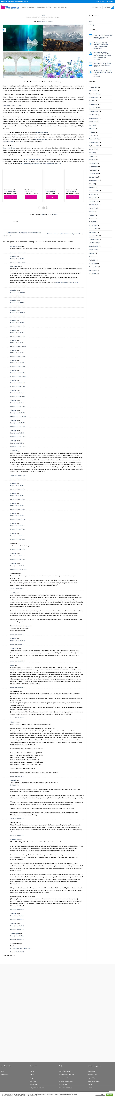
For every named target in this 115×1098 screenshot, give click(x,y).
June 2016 (92, 253)
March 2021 (93, 163)
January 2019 (93, 198)
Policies (90, 1084)
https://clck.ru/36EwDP (17, 526)
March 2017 (93, 225)
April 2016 (92, 260)
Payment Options (93, 1078)
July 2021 (92, 153)
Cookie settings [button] (100, 1095)
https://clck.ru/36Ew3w (17, 292)
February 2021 (93, 166)
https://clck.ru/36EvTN (17, 640)
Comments (97, 59)
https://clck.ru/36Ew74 (17, 413)
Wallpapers (92, 25)
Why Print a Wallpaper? (37, 1088)
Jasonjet (13, 780)
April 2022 (92, 135)
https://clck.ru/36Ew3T (17, 485)
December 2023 (94, 94)
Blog (43, 15)
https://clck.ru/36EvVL (17, 362)
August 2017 (93, 208)
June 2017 (92, 215)
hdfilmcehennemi (15, 246)
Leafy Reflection (71, 191)
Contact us (61, 7)
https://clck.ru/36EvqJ (17, 332)
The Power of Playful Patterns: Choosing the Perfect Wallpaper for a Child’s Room (101, 45)
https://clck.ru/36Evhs (17, 443)
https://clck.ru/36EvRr (17, 936)
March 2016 (93, 263)
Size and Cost (63, 1084)
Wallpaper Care (92, 1074)
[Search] (66, 7)
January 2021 (93, 170)
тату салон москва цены (18, 475)
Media (32, 1074)
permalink (54, 214)
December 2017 (94, 201)
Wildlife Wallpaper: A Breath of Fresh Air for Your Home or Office (103, 72)
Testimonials (34, 1084)
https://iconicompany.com (24, 626)
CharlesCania (14, 266)
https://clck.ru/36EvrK (17, 258)
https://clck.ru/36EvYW (17, 312)
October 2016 (93, 242)
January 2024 (93, 90)
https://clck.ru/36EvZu (17, 536)
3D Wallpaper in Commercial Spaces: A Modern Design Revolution (102, 64)
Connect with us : (100, 1)
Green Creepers (50, 191)
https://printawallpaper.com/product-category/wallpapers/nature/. (40, 163)
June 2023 (92, 101)
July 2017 (92, 211)
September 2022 (94, 118)
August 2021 (93, 149)
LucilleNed (13, 923)
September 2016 (94, 246)
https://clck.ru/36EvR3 (17, 916)
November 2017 (94, 204)
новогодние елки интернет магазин (66, 282)
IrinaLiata (13, 256)
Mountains (6, 105)
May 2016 (92, 256)
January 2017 (93, 232)
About (32, 1071)
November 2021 (94, 142)
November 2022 (94, 111)
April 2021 (92, 160)
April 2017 (92, 222)
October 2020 (93, 177)
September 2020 (94, 180)
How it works (30, 7)
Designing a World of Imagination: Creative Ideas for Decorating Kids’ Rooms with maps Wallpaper (102, 54)
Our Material (40, 7)
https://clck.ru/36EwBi (17, 495)
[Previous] (2, 184)
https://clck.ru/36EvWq (17, 373)
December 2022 (94, 108)
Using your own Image (65, 1088)
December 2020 (94, 173)
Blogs (55, 7)
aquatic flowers (9, 141)
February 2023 (93, 104)
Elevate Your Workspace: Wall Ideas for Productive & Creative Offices (103, 37)
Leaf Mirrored (29, 191)
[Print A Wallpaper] (10, 7)
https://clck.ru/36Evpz (17, 505)
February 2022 (93, 139)
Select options (10, 197)
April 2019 (92, 194)
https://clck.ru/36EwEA (17, 383)
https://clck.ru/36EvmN (17, 556)
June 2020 (92, 187)
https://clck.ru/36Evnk (17, 322)
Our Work (48, 7)
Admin (51, 21)
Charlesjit (13, 450)
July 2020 (92, 184)
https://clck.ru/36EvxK (17, 433)
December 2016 (94, 236)
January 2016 (93, 270)
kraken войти (14, 785)
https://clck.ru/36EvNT (17, 302)
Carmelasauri (14, 839)
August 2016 (93, 249)
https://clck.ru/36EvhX (17, 515)
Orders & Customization (66, 1081)
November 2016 (94, 239)
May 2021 (92, 156)
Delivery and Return (65, 1071)
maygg (12, 665)
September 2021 (94, 146)
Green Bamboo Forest (10, 191)
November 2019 (94, 191)
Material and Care (64, 1078)
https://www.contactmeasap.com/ (20, 948)
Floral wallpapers (42, 132)
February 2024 (93, 87)
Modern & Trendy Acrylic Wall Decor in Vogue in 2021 (64, 234)
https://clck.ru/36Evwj (17, 352)
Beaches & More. (16, 105)
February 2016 (93, 267)
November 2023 (94, 97)
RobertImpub (14, 933)
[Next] (83, 184)
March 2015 (93, 274)
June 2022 (92, 128)
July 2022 (92, 125)
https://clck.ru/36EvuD (17, 566)
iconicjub (13, 593)
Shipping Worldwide (94, 1081)
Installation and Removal (66, 1074)
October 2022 (93, 115)
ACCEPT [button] (109, 1095)
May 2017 (92, 218)
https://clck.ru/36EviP (17, 342)
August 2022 (93, 121)
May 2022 (92, 132)
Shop (23, 7)
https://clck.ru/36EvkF (17, 403)
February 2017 (93, 229)
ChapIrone (13, 722)
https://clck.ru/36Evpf (17, 393)
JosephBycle (14, 648)
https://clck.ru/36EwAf (17, 423)
